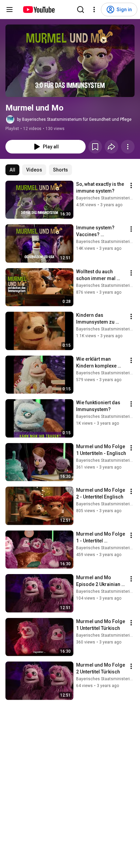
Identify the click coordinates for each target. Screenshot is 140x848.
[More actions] (128, 146)
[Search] (80, 9)
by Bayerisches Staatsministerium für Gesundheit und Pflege (74, 119)
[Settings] (94, 9)
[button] (70, 61)
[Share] (111, 146)
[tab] (12, 169)
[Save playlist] (95, 146)
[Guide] (9, 9)
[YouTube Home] (38, 9)
